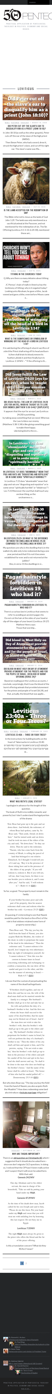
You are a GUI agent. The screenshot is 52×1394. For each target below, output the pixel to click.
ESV (33, 885)
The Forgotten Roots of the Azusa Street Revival (32, 1368)
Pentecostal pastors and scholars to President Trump (27, 1351)
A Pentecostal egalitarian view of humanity (24, 1340)
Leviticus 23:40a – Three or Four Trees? (26, 734)
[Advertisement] (26, 60)
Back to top (25, 1388)
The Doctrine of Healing (29, 1373)
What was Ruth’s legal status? (26, 801)
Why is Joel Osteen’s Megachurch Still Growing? (25, 1364)
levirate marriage (28, 1092)
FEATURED (15, 123)
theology (25, 123)
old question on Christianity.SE (28, 1158)
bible (7, 123)
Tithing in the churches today (26, 274)
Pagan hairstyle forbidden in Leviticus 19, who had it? (26, 606)
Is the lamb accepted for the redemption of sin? (26, 211)
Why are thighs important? (26, 1153)
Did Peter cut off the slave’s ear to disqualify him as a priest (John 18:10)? (26, 127)
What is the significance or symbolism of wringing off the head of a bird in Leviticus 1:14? (26, 341)
